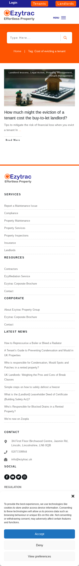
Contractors (11, 268)
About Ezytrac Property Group (22, 309)
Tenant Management (61, 76)
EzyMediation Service (17, 276)
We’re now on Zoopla (16, 418)
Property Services (14, 228)
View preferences (39, 556)
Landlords (10, 250)
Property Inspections (16, 235)
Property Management (59, 72)
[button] (73, 496)
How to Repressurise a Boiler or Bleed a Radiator (33, 343)
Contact (8, 291)
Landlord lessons (19, 72)
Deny (39, 545)
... (20, 130)
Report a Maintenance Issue (20, 205)
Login (13, 2)
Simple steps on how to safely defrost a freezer (32, 387)
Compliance (11, 213)
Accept (39, 534)
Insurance (10, 242)
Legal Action (37, 72)
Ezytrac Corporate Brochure (20, 283)
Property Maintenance (17, 220)
